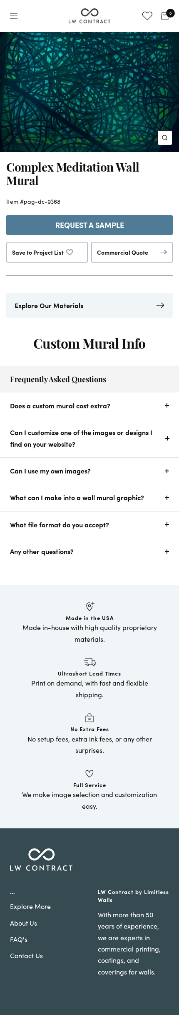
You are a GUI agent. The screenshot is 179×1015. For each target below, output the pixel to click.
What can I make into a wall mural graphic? (77, 497)
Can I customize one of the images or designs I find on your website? (81, 438)
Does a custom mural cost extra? (60, 405)
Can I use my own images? (50, 470)
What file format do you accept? (59, 524)
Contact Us (26, 955)
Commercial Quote (122, 252)
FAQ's (18, 939)
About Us (23, 923)
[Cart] (165, 16)
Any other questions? (42, 551)
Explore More (30, 906)
